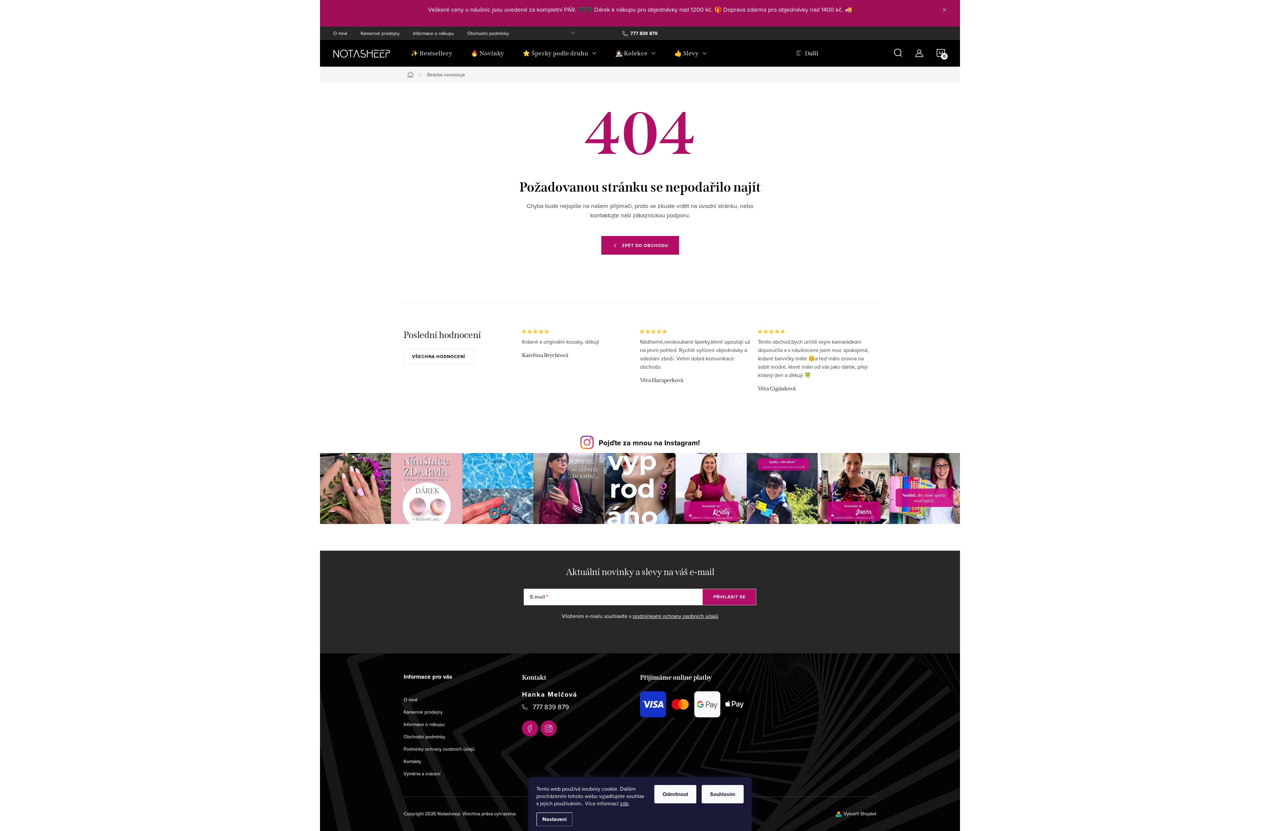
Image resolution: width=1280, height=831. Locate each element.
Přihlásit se (729, 597)
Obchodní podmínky (488, 33)
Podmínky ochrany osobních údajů (439, 749)
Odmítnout (675, 794)
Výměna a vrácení (422, 773)
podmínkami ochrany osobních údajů (675, 616)
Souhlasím (722, 794)
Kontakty (412, 761)
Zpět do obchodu (645, 245)
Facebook (530, 728)
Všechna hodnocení (438, 356)
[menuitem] (431, 53)
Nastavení (554, 819)
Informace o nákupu (433, 33)
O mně (340, 33)
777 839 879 (551, 707)
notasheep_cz (549, 728)
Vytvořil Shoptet (860, 813)
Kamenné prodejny (380, 33)
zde (624, 803)
